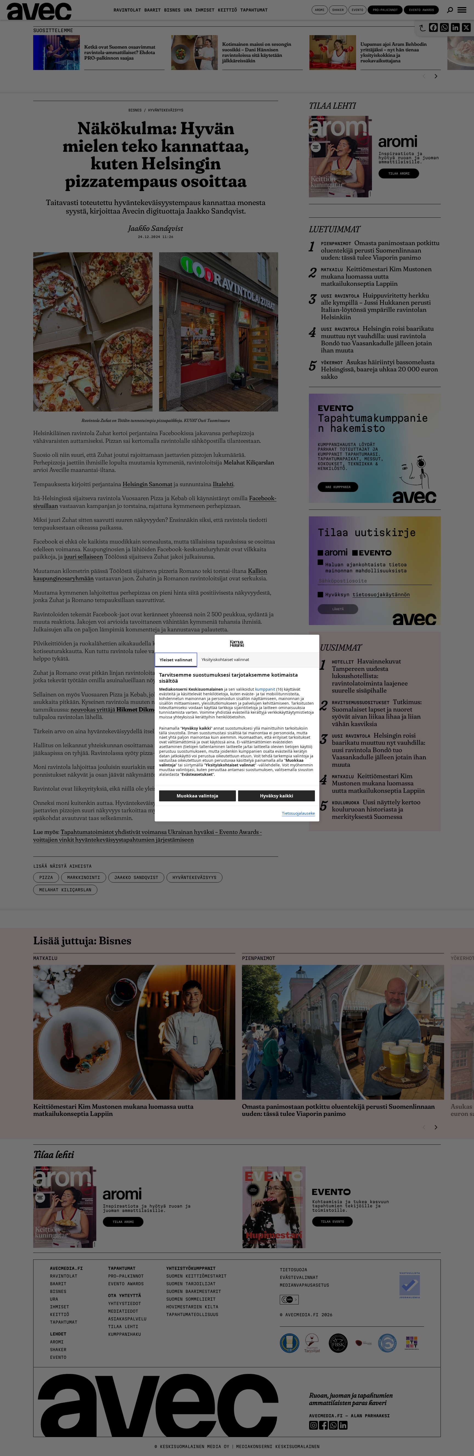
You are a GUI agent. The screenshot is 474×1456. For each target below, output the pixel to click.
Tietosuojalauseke (298, 813)
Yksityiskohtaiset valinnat (225, 659)
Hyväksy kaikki (276, 796)
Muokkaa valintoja (197, 796)
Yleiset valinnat (176, 659)
